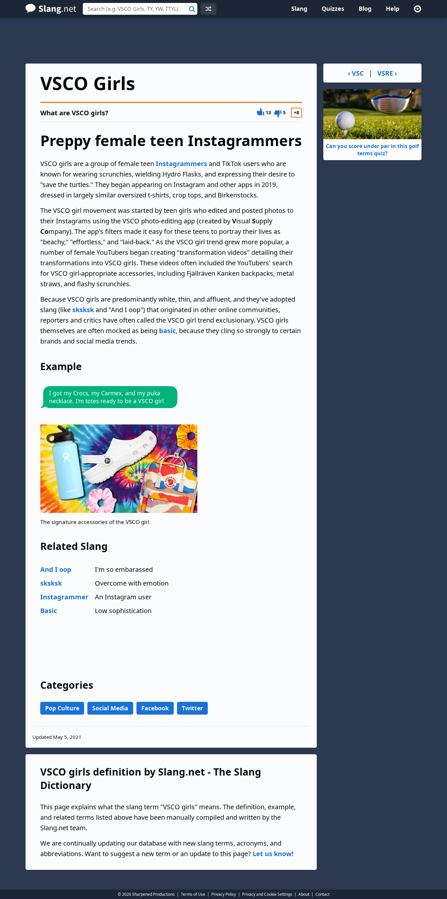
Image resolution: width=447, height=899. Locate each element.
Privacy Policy (223, 894)
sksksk (83, 309)
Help (392, 8)
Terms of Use (193, 894)
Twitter (192, 708)
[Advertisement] (223, 40)
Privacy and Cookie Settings (267, 894)
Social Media (110, 708)
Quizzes (333, 8)
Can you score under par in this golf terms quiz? (372, 149)
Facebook (155, 708)
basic (167, 330)
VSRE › (387, 73)
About (303, 894)
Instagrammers (181, 163)
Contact (322, 894)
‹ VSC (356, 73)
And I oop (55, 569)
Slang (299, 8)
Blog (365, 8)
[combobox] (140, 9)
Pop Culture (62, 708)
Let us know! (273, 853)
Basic (48, 610)
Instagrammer (64, 596)
